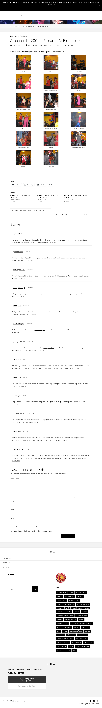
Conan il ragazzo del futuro (80, 608)
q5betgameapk (19, 270)
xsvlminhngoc (18, 323)
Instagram (7, 563)
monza (87, 631)
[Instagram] (50, 552)
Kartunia (76, 627)
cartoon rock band (63, 608)
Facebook (6, 558)
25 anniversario (62, 593)
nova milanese (82, 635)
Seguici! (11, 574)
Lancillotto (85, 627)
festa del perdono (62, 623)
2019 (71, 593)
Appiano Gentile (81, 593)
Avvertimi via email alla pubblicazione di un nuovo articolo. (32, 531)
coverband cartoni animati (60, 45)
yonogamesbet (19, 341)
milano (65, 631)
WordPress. (95, 704)
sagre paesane (61, 646)
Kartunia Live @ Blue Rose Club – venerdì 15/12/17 (21, 196)
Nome (12, 501)
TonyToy (67, 650)
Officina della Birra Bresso (65, 639)
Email (12, 510)
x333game (17, 305)
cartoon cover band (83, 604)
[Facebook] (47, 552)
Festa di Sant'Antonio (78, 623)
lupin (58, 631)
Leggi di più (53, 7)
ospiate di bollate (81, 639)
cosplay (84, 612)
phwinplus (17, 377)
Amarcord (17, 26)
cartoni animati (74, 600)
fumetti (89, 623)
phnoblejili (17, 431)
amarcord (36, 45)
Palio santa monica (63, 642)
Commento (14, 479)
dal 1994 (59, 619)
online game (18, 449)
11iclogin (16, 395)
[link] (21, 15)
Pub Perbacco (76, 642)
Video (74, 650)
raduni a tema (88, 642)
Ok (47, 7)
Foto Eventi (23, 36)
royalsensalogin (19, 413)
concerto (60, 612)
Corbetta (68, 612)
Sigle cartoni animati (82, 646)
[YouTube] (54, 552)
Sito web (13, 518)
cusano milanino (81, 616)
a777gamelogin (19, 287)
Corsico (76, 612)
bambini (59, 596)
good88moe (18, 252)
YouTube (6, 567)
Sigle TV (73, 45)
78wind (16, 359)
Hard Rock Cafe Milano (64, 627)
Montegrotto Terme (76, 631)
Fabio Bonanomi (70, 619)
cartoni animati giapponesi (65, 604)
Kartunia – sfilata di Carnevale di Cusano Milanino (47, 196)
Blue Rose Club (45, 45)
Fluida (88, 704)
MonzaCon (60, 635)
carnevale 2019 (61, 600)
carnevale (80, 596)
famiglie (81, 619)
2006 (30, 45)
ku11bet (16, 234)
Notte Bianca (71, 635)
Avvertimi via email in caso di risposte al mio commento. (31, 527)
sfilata (71, 646)
